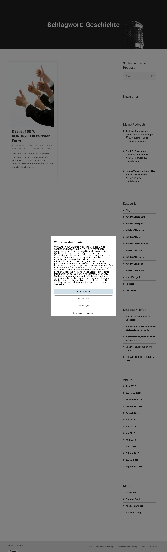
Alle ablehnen (83, 298)
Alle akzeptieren (83, 291)
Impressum (89, 313)
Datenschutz (78, 313)
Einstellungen (83, 305)
